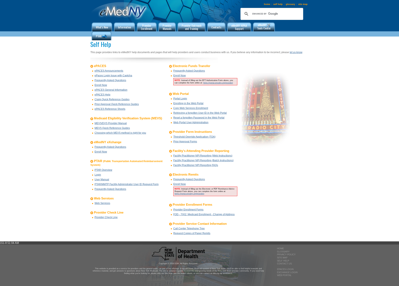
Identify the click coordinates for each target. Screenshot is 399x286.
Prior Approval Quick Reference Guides (117, 104)
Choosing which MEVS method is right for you (120, 132)
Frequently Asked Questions (110, 80)
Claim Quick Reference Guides (112, 99)
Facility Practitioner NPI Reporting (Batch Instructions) (203, 160)
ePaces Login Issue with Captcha (113, 75)
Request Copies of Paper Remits (191, 233)
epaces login (285, 269)
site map (303, 4)
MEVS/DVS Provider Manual (111, 123)
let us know (296, 52)
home (267, 4)
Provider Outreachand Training (191, 27)
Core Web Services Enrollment (190, 108)
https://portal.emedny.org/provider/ (218, 83)
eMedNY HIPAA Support (239, 27)
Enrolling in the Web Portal (188, 103)
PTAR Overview (103, 170)
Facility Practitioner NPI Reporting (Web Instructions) (202, 155)
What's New (102, 27)
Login (98, 174)
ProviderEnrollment (147, 27)
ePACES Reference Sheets (110, 109)
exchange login (287, 272)
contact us (284, 263)
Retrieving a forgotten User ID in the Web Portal (200, 112)
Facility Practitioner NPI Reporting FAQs (195, 165)
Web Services (102, 203)
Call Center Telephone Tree (189, 228)
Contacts (216, 27)
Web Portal (284, 275)
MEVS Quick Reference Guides (112, 128)
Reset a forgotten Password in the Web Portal (198, 117)
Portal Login (180, 98)
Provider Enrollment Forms (188, 209)
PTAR (99, 36)
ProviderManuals (167, 27)
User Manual (102, 179)
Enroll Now (101, 85)
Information (124, 27)
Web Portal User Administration (190, 122)
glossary (290, 4)
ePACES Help (102, 94)
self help (278, 4)
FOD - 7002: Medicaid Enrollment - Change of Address (204, 214)
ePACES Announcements (109, 70)
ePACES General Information (111, 89)
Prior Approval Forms (185, 141)
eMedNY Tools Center (264, 26)
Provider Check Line (106, 217)
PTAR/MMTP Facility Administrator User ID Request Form (127, 184)
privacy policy (286, 254)
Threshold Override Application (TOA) (194, 136)
